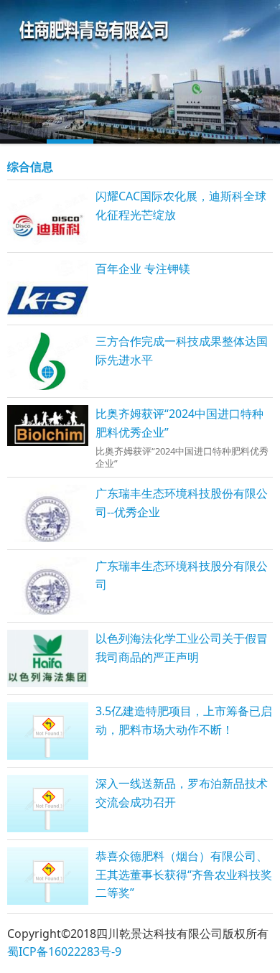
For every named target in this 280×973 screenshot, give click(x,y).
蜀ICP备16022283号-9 (64, 951)
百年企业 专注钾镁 (142, 268)
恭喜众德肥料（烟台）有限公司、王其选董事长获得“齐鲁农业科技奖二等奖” (183, 874)
